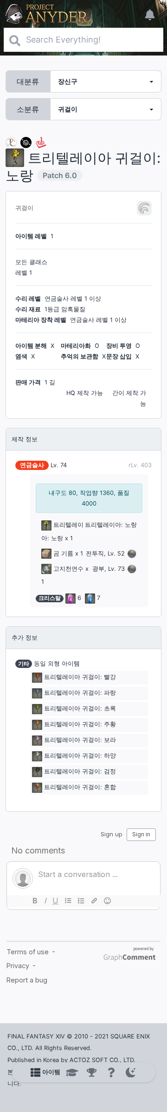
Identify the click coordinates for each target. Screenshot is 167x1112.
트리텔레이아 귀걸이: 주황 (80, 724)
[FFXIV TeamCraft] (11, 141)
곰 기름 (63, 553)
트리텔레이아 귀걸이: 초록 (80, 708)
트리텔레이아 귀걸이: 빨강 (80, 676)
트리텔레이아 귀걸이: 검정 (80, 771)
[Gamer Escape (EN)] (40, 141)
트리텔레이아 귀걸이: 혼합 (80, 787)
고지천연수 (68, 568)
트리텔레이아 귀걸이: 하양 (80, 755)
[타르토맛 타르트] (26, 141)
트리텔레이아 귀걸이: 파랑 (80, 692)
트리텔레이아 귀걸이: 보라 (80, 739)
